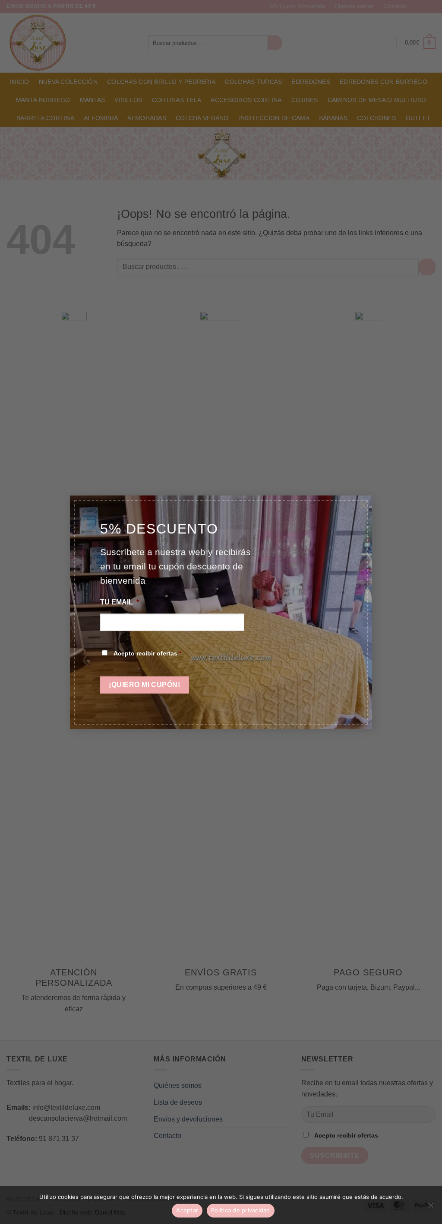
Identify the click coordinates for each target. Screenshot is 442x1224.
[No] (430, 1207)
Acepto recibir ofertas (147, 653)
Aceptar (187, 1210)
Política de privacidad (240, 1210)
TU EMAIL (119, 602)
